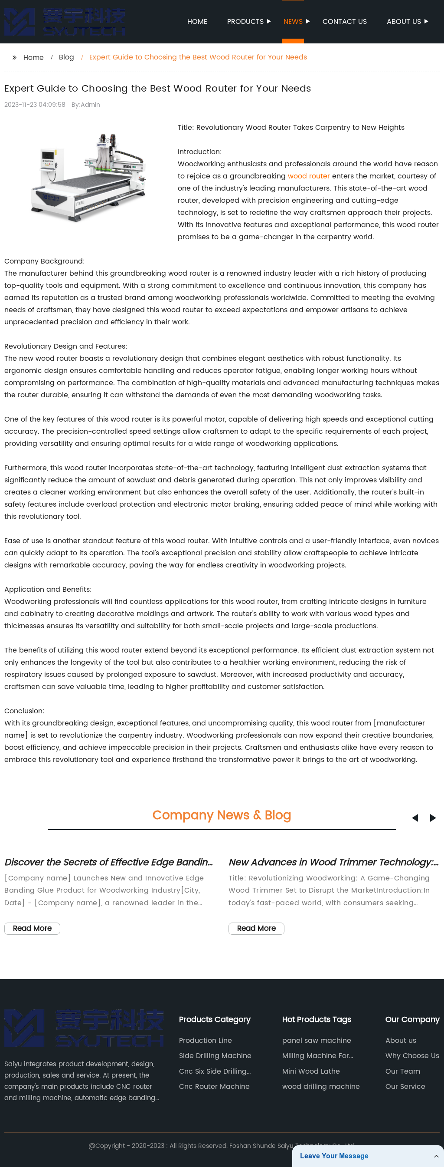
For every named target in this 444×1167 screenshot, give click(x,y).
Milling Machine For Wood (315, 1056)
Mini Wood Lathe (311, 1071)
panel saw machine (316, 1040)
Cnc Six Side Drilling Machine (213, 1071)
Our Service (405, 1086)
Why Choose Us (412, 1056)
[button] (415, 818)
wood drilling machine (321, 1086)
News (293, 21)
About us (404, 21)
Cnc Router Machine (214, 1086)
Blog (66, 57)
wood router (309, 176)
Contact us (345, 21)
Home (197, 21)
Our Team (402, 1071)
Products (245, 21)
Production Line (205, 1040)
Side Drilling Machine (215, 1056)
